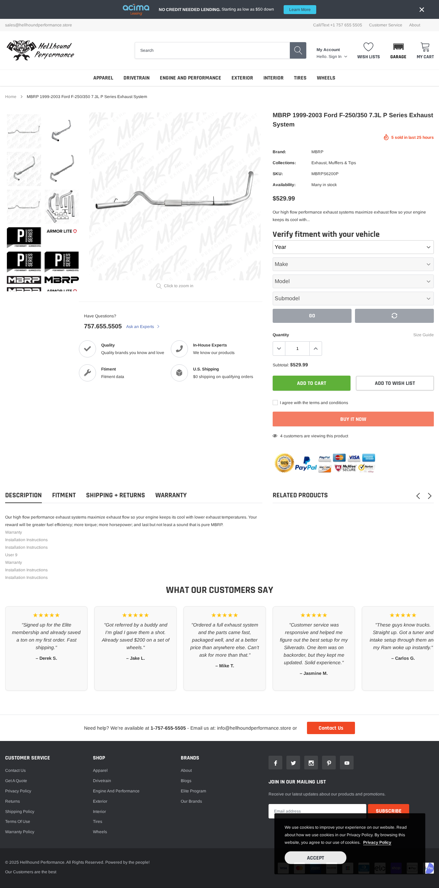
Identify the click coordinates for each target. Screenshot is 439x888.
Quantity (281, 334)
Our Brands (191, 801)
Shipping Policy (19, 811)
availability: (284, 184)
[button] (398, 50)
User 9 (11, 554)
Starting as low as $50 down (235, 9)
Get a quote (16, 780)
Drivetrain (136, 78)
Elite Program (193, 791)
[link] (24, 131)
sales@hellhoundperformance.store (38, 25)
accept (315, 858)
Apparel (103, 78)
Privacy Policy (18, 791)
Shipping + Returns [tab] (115, 495)
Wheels (326, 78)
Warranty (13, 532)
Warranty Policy (19, 831)
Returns (12, 801)
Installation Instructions (26, 539)
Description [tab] (23, 495)
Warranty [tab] (171, 495)
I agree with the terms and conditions (313, 402)
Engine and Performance (190, 78)
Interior (273, 78)
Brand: (279, 151)
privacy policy (377, 842)
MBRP (317, 151)
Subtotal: (281, 365)
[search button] (298, 50)
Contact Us (331, 728)
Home (10, 96)
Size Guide (423, 334)
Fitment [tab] (64, 495)
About (414, 25)
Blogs (186, 780)
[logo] (40, 50)
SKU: (278, 173)
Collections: (284, 162)
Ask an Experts (140, 326)
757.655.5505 (103, 326)
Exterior (242, 78)
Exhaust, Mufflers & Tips (333, 162)
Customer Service (385, 25)
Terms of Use (17, 821)
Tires (300, 78)
